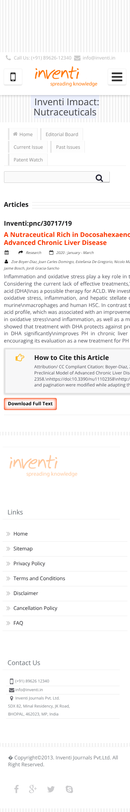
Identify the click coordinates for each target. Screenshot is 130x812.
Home (26, 134)
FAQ (18, 623)
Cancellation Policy (35, 608)
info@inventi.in (99, 57)
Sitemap (22, 548)
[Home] (42, 477)
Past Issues (68, 147)
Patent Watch (28, 159)
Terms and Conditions (39, 578)
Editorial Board (62, 134)
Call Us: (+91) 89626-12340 (43, 57)
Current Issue (28, 147)
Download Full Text (30, 403)
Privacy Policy (29, 563)
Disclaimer (25, 593)
